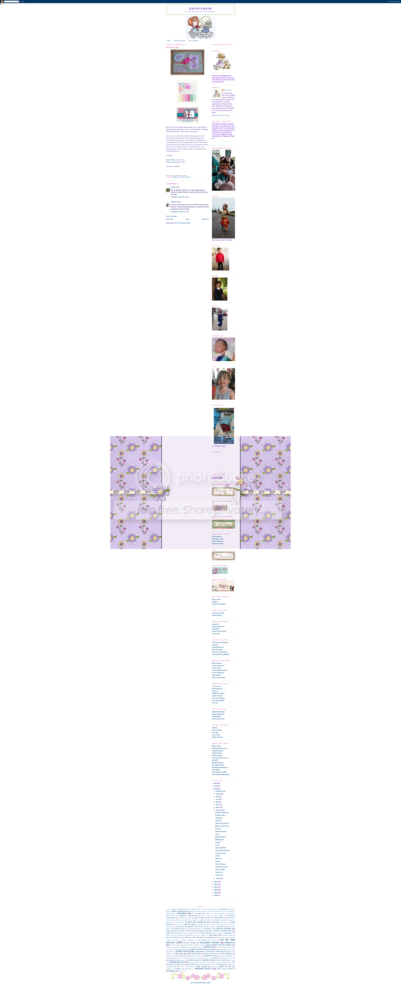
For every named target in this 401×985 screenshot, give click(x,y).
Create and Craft (181, 920)
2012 (216, 884)
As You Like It (216, 686)
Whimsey (169, 969)
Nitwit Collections (217, 541)
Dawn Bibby (215, 922)
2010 (216, 890)
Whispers (188, 969)
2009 (216, 892)
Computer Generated (188, 915)
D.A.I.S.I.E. (180, 922)
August (218, 794)
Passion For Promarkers (220, 652)
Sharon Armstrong (173, 958)
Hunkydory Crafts (217, 539)
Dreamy (217, 861)
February (219, 810)
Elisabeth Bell (178, 928)
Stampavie (181, 960)
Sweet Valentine (220, 864)
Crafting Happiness (218, 626)
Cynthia (173, 187)
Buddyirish (170, 913)
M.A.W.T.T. (215, 760)
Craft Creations (217, 536)
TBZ (203, 962)
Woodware (170, 971)
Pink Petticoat (194, 953)
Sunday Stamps (217, 615)
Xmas (181, 971)
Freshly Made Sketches (219, 670)
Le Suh (213, 940)
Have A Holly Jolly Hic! (222, 850)
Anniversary (219, 875)
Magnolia (230, 943)
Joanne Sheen (227, 935)
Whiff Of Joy (225, 966)
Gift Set (217, 856)
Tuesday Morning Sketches (220, 654)
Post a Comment (171, 216)
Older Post (205, 219)
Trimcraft (231, 964)
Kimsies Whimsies (187, 940)
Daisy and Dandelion (197, 922)
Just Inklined (198, 937)
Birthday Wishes (220, 837)
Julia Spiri (184, 937)
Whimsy (178, 969)
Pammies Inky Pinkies (219, 631)
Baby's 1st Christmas (222, 826)
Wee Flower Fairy (221, 831)
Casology (215, 645)
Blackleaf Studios (214, 911)
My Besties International (220, 767)
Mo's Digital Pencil (218, 765)
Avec (216, 909)
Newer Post (169, 219)
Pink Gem (179, 953)
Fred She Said (172, 931)
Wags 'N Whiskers (186, 966)
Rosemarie (197, 955)
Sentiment (229, 955)
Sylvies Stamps (193, 962)
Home (169, 40)
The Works (220, 964)
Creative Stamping (212, 920)
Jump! (217, 834)
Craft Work (218, 915)
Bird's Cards (200, 911)
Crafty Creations (217, 755)
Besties (189, 911)
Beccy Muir (177, 911)
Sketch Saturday (217, 737)
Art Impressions (194, 909)
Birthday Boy (219, 839)
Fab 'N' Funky (216, 668)
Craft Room (205, 915)
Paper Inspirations (181, 949)
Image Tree (170, 935)
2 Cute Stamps (171, 909)
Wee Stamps (202, 966)
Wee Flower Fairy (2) (221, 823)
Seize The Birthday (218, 700)
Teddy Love (219, 872)
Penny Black (216, 770)
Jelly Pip (218, 820)
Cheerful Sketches (218, 751)
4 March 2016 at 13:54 (180, 212)
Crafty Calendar (217, 753)
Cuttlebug (170, 922)
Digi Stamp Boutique (202, 924)
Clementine (219, 818)
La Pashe (202, 940)
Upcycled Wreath (220, 848)
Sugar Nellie (177, 962)
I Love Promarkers (218, 672)
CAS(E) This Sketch (218, 693)
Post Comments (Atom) (182, 223)
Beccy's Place (216, 599)
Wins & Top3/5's (193, 40)
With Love (218, 858)
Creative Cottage (196, 920)
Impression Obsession (185, 935)
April (217, 804)
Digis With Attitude (220, 924)
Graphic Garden (213, 931)
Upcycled (173, 966)
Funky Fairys (185, 931)
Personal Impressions (216, 951)
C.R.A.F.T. (215, 691)
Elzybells (208, 928)
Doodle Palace (194, 926)
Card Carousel (218, 913)
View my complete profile (221, 115)
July (217, 796)
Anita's (182, 909)
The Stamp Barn (187, 964)
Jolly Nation (171, 937)
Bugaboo (175, 177)
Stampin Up (206, 960)
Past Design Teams (180, 40)
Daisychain (200, 8)
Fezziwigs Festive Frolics (220, 758)
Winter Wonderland (218, 719)
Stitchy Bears (221, 960)
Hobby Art (170, 933)
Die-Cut (187, 924)
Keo (176, 940)
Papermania (211, 949)
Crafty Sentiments (217, 647)
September (219, 791)
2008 (216, 895)
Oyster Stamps (222, 947)
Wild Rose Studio (224, 969)
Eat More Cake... (220, 815)
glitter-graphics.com (200, 983)
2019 (216, 786)
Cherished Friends (221, 867)
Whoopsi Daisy (203, 969)
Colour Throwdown (218, 665)
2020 (216, 783)
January (218, 878)
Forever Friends (223, 928)
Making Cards (175, 945)
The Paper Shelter (218, 543)
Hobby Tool (182, 933)
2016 (216, 789)
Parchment (223, 949)
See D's (220, 955)
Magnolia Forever (217, 762)
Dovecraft (222, 926)
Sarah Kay (208, 956)
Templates (211, 962)
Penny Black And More (219, 772)
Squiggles (170, 960)
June (217, 799)
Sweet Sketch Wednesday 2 (221, 774)
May (217, 802)
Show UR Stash (203, 958)
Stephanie (174, 202)
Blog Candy (228, 911)
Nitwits (208, 947)
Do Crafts (180, 926)
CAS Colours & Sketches (220, 642)
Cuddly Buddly (227, 920)
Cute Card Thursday (218, 698)
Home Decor (193, 933)
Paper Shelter (216, 675)
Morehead (184, 947)
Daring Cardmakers (218, 714)
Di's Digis (215, 732)
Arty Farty (207, 909)
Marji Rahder (200, 945)
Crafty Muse (199, 917)
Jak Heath (213, 935)
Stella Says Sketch (171, 162)
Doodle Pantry (209, 926)
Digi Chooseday (217, 649)
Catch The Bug (170, 160)
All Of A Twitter (220, 869)
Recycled (187, 955)
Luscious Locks (220, 853)
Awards (223, 909)
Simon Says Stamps (218, 677)
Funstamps (198, 931)
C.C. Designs (197, 913)
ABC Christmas (217, 663)
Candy (208, 913)
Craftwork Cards (184, 917)
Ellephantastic (194, 928)
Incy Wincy (215, 629)
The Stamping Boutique (205, 964)
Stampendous (192, 960)
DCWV (225, 922)
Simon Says (216, 633)
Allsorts (214, 727)
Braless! (218, 842)
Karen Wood (220, 937)
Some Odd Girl (227, 958)
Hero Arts (227, 931)
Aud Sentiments (217, 688)
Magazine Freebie (185, 177)
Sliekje (215, 958)
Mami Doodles (187, 945)
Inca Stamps (201, 935)
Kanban (210, 937)
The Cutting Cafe (223, 962)
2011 (216, 887)
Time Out (215, 703)
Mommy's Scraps (172, 947)
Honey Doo (204, 933)
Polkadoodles (216, 716)
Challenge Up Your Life (219, 748)
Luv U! (217, 845)
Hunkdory (228, 933)
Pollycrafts (226, 953)
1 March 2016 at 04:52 (180, 197)
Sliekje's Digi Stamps (219, 604)
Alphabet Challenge (218, 712)
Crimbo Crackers (217, 696)
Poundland (170, 955)
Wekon (213, 966)
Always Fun (216, 624)
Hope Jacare (216, 933)
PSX (178, 955)
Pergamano (199, 951)
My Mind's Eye (196, 947)
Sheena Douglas (189, 958)
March (218, 807)
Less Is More (216, 735)
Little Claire (190, 943)
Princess (218, 829)
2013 (216, 881)
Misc (209, 945)
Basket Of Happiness (222, 812)
